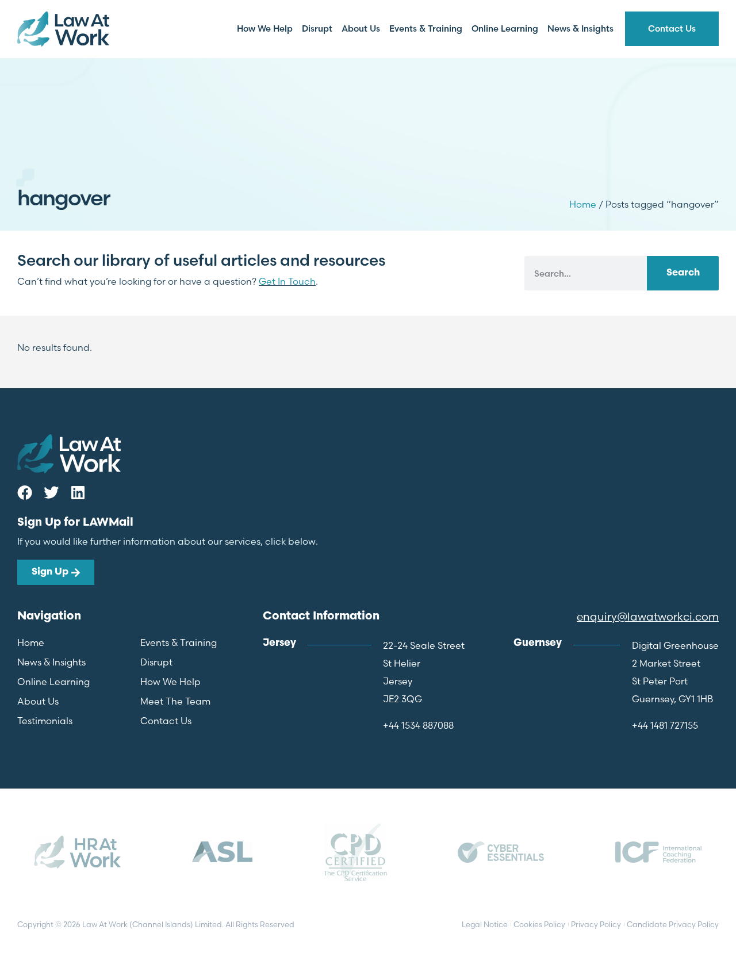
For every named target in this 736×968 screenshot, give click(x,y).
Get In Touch (287, 281)
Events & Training (425, 28)
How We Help (265, 28)
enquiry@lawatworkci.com (648, 616)
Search (683, 273)
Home (582, 204)
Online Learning (504, 28)
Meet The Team (175, 701)
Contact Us (672, 28)
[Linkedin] (77, 492)
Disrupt (317, 28)
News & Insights (580, 28)
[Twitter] (51, 492)
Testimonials (44, 720)
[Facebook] (24, 492)
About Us (361, 28)
